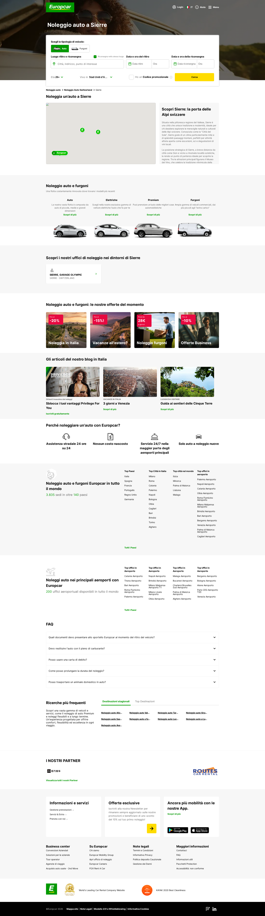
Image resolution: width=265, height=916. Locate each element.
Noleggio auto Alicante (111, 712)
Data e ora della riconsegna (187, 56)
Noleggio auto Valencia (140, 712)
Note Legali (86, 909)
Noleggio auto (53, 90)
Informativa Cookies (138, 909)
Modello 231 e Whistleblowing (110, 909)
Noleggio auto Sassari (111, 719)
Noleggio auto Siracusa (196, 712)
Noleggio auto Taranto (168, 712)
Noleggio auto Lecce (168, 719)
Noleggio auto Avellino (111, 725)
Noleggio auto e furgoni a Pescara (140, 719)
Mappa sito (72, 909)
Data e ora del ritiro (137, 56)
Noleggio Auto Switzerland (78, 90)
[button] (98, 132)
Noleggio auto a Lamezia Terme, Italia (196, 719)
